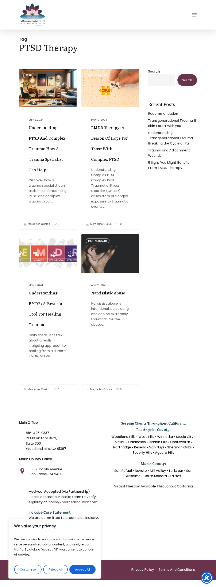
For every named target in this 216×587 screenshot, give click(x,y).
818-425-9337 (37, 432)
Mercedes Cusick (38, 224)
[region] (54, 549)
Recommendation (163, 113)
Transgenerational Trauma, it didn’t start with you (172, 123)
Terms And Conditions (176, 569)
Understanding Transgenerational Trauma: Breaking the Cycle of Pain (170, 138)
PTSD (29, 75)
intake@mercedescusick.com (72, 502)
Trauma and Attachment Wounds (169, 153)
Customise (28, 569)
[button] (194, 15)
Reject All (55, 569)
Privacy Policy (142, 569)
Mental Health (97, 75)
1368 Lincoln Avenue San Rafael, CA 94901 (46, 471)
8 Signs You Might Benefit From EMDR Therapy (168, 165)
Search (154, 71)
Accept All (82, 569)
